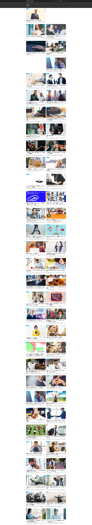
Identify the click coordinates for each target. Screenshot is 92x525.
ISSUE (47, 174)
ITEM (26, 475)
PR (26, 41)
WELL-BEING (27, 24)
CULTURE (47, 458)
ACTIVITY (27, 157)
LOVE (47, 258)
